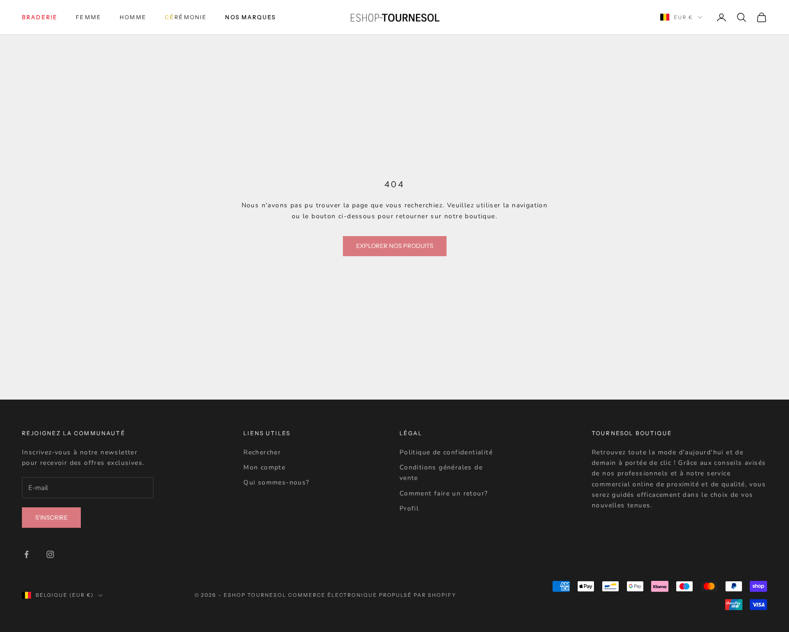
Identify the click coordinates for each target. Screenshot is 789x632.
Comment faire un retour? (444, 493)
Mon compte (264, 467)
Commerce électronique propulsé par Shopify (372, 595)
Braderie (40, 17)
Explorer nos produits (394, 245)
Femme (88, 17)
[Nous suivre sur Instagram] (50, 554)
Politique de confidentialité (446, 452)
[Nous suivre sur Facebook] (26, 554)
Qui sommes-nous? (276, 482)
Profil (409, 508)
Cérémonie (186, 17)
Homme (133, 17)
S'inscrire (51, 517)
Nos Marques (250, 17)
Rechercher (262, 452)
